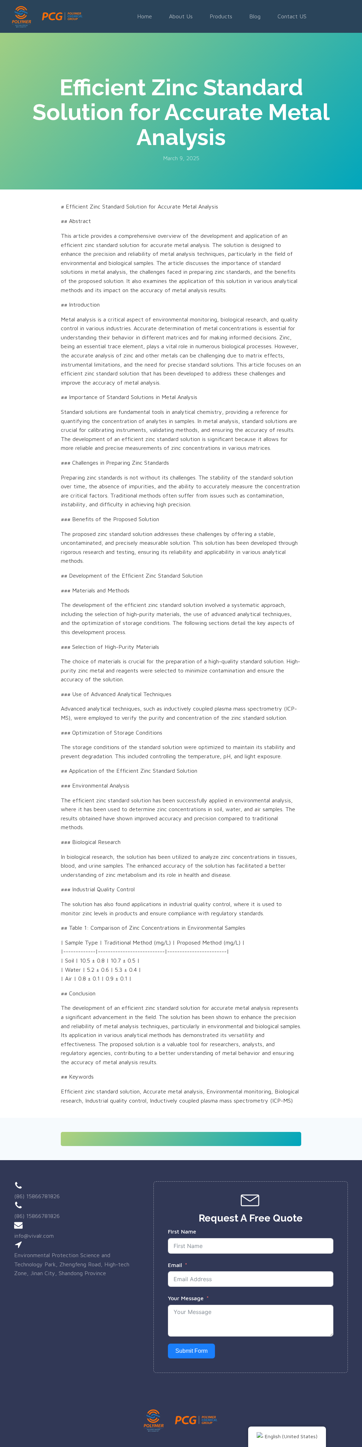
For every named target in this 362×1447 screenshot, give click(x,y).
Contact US (292, 16)
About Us (181, 16)
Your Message (186, 1298)
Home (144, 16)
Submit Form (191, 1351)
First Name (182, 1231)
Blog (255, 16)
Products (221, 16)
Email (175, 1265)
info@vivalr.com (34, 1235)
